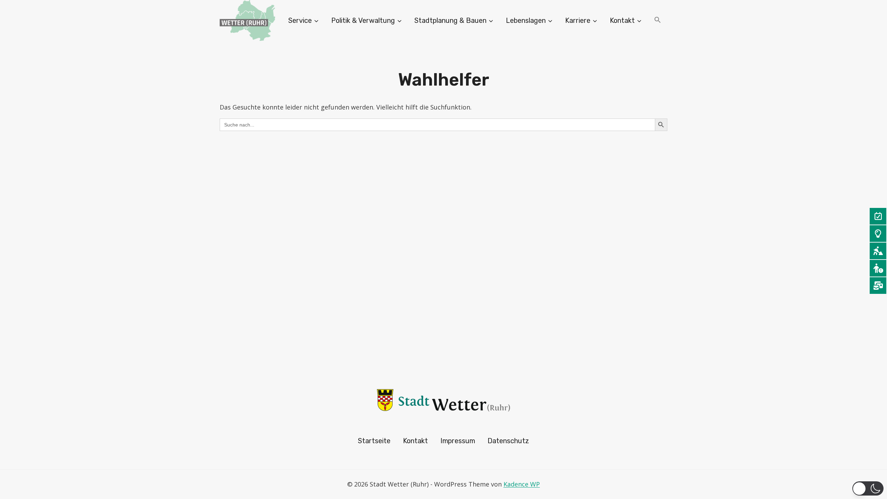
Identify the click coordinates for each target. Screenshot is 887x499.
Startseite (374, 441)
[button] (657, 20)
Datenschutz (508, 441)
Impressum (457, 441)
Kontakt (415, 441)
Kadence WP (521, 484)
